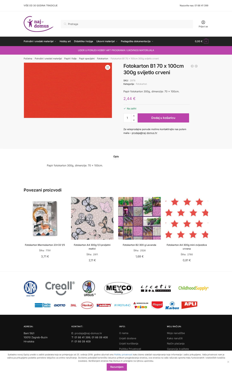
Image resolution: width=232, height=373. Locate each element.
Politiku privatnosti (123, 354)
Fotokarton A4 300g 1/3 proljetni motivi (92, 246)
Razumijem (116, 366)
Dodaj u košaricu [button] (45, 267)
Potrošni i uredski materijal (48, 58)
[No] (228, 361)
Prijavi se (203, 26)
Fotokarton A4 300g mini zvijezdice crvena (187, 246)
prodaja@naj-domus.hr (144, 132)
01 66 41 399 (201, 5)
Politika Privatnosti (130, 348)
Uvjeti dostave (127, 338)
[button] (107, 67)
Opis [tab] (116, 156)
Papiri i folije (70, 58)
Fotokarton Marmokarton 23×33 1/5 (45, 244)
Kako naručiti (175, 338)
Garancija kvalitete (178, 348)
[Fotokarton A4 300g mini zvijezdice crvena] (187, 218)
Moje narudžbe (176, 333)
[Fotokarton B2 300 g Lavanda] (139, 218)
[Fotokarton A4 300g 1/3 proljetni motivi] (92, 218)
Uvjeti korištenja (128, 343)
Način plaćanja (175, 343)
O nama (123, 333)
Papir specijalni (87, 58)
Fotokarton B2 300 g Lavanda (139, 244)
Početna (28, 58)
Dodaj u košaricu (163, 118)
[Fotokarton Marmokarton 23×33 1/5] (45, 218)
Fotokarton (102, 58)
